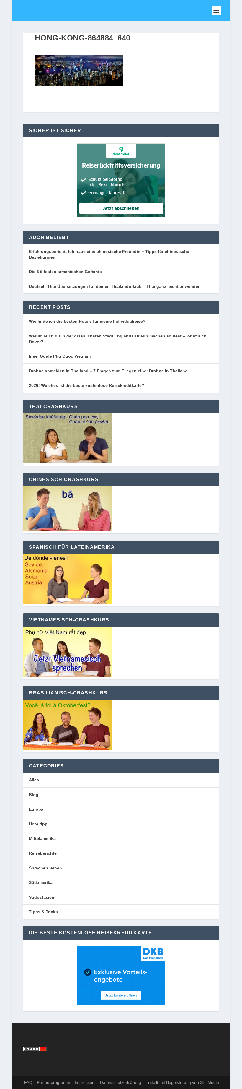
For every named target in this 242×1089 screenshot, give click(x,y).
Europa (36, 809)
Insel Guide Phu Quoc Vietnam (60, 356)
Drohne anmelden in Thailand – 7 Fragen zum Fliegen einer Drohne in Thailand (108, 371)
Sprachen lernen (45, 868)
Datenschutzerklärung (120, 1082)
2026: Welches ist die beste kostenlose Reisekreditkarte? (86, 385)
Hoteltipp (38, 824)
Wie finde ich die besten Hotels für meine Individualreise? (87, 321)
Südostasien (41, 897)
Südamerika (41, 882)
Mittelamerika (42, 838)
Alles (34, 780)
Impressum (85, 1082)
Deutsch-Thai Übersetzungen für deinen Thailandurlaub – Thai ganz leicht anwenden (115, 286)
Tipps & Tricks (43, 911)
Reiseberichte (43, 853)
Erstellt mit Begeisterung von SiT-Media (182, 1082)
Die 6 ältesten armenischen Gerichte (65, 271)
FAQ (28, 1082)
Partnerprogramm (53, 1082)
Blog (33, 794)
